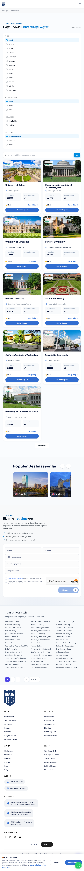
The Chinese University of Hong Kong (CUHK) (40, 667)
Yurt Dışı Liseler (10, 720)
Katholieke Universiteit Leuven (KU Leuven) (67, 667)
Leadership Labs (50, 735)
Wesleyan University (63, 664)
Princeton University (12, 624)
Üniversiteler (15, 11)
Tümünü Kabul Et (73, 862)
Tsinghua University (38, 634)
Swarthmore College (63, 649)
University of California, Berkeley (64, 627)
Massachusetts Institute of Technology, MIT (40, 621)
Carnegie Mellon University (66, 643)
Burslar (7, 728)
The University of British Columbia (14, 667)
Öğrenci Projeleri (10, 739)
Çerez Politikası (35, 865)
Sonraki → (34, 679)
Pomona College (36, 646)
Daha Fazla (42, 445)
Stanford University (63, 624)
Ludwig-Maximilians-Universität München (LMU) (15, 655)
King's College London (39, 658)
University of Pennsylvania (40, 631)
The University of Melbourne (15, 658)
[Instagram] (10, 837)
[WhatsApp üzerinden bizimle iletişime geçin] (78, 865)
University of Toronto (12, 640)
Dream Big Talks (50, 732)
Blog (6, 766)
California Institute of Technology (13, 627)
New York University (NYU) (40, 652)
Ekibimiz (7, 758)
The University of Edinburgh (41, 649)
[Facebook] (5, 837)
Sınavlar (7, 732)
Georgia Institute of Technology (12, 664)
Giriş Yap (34, 844)
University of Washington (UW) (16, 646)
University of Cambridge (65, 621)
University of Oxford (12, 621)
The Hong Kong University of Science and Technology (15, 661)
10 (26, 679)
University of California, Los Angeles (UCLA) (41, 637)
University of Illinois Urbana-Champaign (66, 661)
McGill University (37, 661)
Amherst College (62, 640)
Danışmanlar (49, 720)
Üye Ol (46, 844)
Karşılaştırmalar (10, 735)
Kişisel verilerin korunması (15, 578)
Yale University (10, 631)
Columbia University (63, 637)
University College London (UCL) (40, 640)
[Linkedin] (15, 837)
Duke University (11, 649)
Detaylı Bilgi (32, 205)
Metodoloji (48, 770)
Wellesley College (62, 652)
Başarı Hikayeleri (50, 762)
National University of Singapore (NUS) (64, 634)
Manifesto (8, 755)
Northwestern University (14, 652)
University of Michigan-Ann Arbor (15, 643)
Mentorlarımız (49, 724)
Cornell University (11, 637)
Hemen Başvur (22, 210)
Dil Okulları (8, 724)
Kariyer (7, 762)
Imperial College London (40, 627)
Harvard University (37, 624)
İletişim (7, 770)
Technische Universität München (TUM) (64, 646)
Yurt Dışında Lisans (51, 755)
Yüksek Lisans (49, 758)
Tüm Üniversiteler (50, 751)
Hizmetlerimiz (49, 717)
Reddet (56, 862)
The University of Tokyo (64, 658)
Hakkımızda (8, 751)
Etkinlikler (48, 728)
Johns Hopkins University (14, 634)
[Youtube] (20, 837)
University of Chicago (64, 631)
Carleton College (62, 655)
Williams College (37, 643)
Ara (77, 155)
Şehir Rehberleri (50, 766)
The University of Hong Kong (41, 655)
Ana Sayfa (5, 11)
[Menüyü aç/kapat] (79, 4)
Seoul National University (40, 664)
